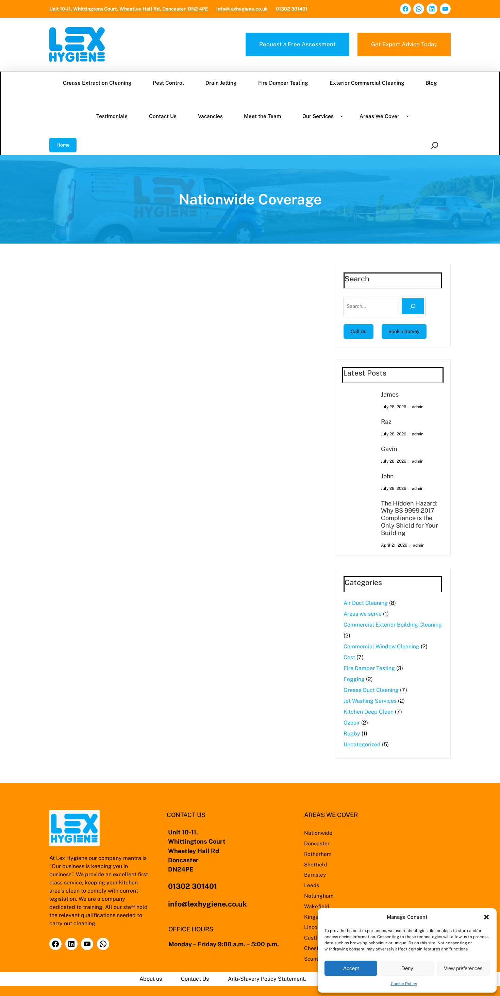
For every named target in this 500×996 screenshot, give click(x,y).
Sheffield (315, 864)
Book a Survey (403, 331)
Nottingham (318, 896)
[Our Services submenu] (341, 115)
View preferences (463, 968)
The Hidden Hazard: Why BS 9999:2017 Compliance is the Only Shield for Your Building (409, 518)
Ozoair (352, 722)
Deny (407, 968)
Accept (351, 968)
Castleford (317, 937)
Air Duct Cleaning (366, 603)
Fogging (354, 679)
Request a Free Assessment (297, 44)
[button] (486, 917)
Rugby (352, 733)
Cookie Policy (404, 983)
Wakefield (316, 906)
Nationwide (318, 833)
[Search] (413, 306)
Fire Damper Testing (369, 668)
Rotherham (317, 854)
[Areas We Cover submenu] (407, 115)
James (390, 394)
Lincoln (313, 927)
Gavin (389, 448)
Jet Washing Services (370, 701)
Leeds (311, 885)
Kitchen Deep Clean (369, 712)
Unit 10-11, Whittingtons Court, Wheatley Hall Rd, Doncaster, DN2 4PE (128, 9)
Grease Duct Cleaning (371, 690)
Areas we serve (363, 614)
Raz (386, 421)
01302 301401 (291, 9)
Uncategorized (362, 744)
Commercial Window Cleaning (381, 646)
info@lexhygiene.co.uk (242, 9)
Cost (349, 657)
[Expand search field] (436, 145)
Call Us (358, 331)
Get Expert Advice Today (404, 44)
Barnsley (315, 875)
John (387, 476)
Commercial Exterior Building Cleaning (393, 624)
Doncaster (317, 843)
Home (63, 145)
